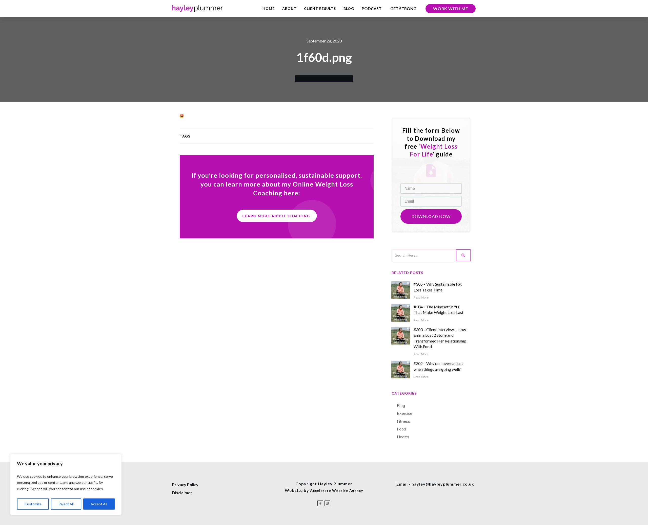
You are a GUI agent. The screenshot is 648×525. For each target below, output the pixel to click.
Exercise (404, 413)
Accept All (99, 504)
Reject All (66, 504)
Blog (401, 405)
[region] (66, 484)
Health (403, 436)
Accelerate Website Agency (336, 490)
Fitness (403, 421)
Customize (33, 504)
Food (401, 428)
